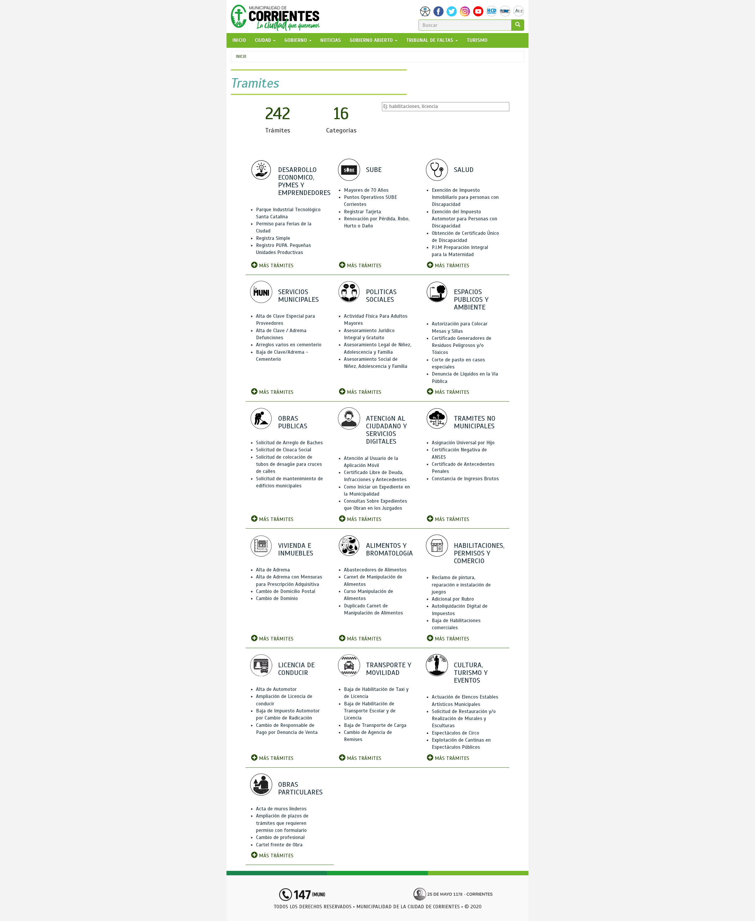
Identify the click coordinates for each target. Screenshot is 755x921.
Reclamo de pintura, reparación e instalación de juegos (461, 584)
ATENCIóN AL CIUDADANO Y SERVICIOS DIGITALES (386, 430)
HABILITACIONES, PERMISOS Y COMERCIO (479, 553)
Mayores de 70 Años (366, 190)
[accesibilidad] (425, 11)
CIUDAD (264, 40)
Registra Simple (273, 238)
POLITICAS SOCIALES (381, 295)
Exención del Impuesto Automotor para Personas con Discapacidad (464, 219)
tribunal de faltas (430, 40)
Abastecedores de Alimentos (375, 570)
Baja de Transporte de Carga (375, 725)
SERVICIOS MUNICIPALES (298, 295)
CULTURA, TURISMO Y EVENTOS (471, 673)
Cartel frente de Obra (279, 845)
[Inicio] (277, 16)
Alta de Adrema (273, 570)
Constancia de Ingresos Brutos (465, 479)
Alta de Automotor (276, 689)
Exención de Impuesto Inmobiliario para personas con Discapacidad (465, 197)
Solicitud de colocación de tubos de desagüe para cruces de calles (289, 464)
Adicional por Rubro (453, 599)
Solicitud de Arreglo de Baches (289, 443)
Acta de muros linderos (281, 809)
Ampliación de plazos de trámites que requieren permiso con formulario (282, 823)
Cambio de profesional (280, 837)
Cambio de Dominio (277, 598)
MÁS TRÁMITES (275, 266)
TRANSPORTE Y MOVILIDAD (388, 669)
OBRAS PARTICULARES (300, 788)
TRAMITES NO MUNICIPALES (474, 422)
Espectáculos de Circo (455, 733)
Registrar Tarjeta (362, 212)
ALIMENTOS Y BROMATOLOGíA (389, 549)
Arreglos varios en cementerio (288, 345)
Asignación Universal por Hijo (463, 443)
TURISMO (477, 40)
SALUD (464, 169)
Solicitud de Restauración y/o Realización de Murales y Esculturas (464, 718)
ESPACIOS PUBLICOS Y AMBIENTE (471, 299)
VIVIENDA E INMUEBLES (295, 549)
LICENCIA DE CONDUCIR (296, 669)
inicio (239, 40)
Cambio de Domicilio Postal (285, 591)
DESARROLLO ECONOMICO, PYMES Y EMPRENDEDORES (304, 181)
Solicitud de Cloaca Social (283, 450)
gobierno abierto (372, 40)
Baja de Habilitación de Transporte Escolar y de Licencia (369, 711)
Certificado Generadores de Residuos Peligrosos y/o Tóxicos (461, 345)
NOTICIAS (330, 40)
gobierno (296, 40)
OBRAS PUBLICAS (292, 422)
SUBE (374, 169)
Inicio (241, 56)
